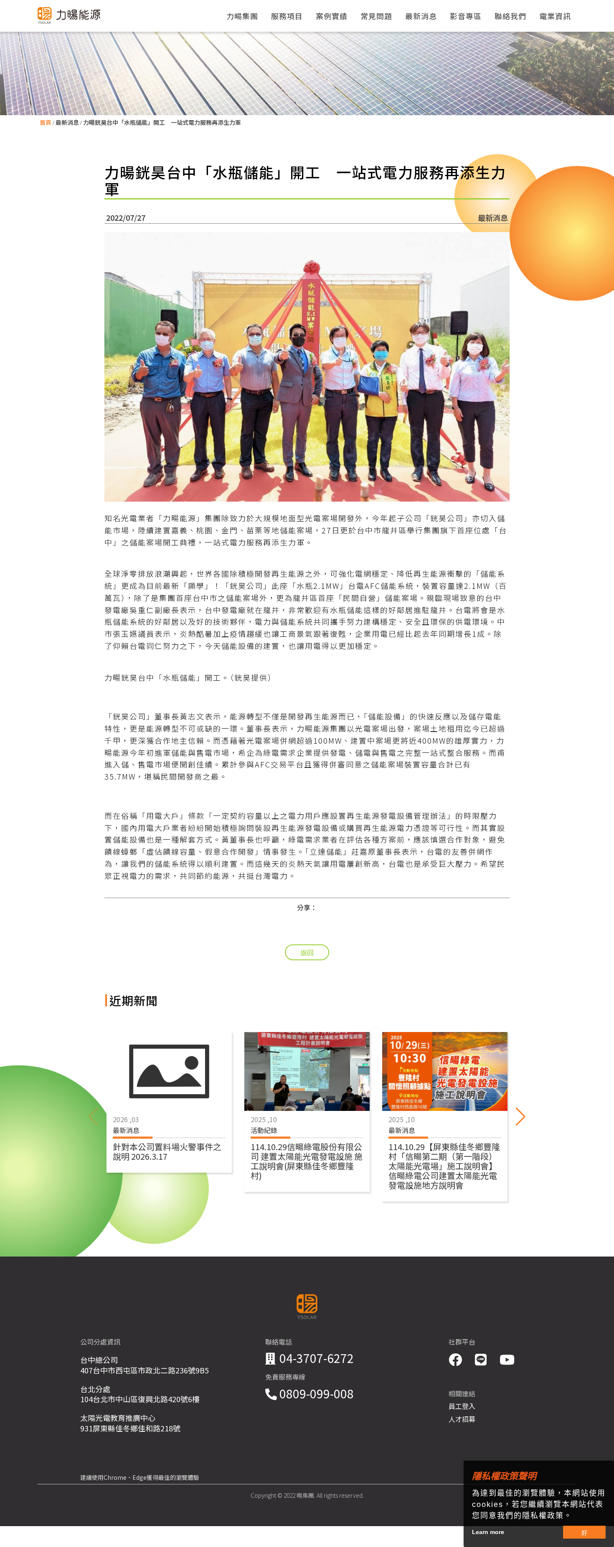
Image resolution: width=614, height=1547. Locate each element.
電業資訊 (555, 15)
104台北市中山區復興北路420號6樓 (140, 1398)
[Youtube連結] (507, 1358)
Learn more (488, 1532)
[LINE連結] (482, 1358)
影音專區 (466, 15)
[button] (520, 1117)
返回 (307, 952)
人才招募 (462, 1419)
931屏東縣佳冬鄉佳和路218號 (130, 1428)
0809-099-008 (316, 1393)
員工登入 (462, 1406)
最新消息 (67, 122)
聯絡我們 (510, 15)
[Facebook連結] (457, 1358)
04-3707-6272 (316, 1358)
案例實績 (332, 15)
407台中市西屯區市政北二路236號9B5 (144, 1370)
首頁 (45, 122)
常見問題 (376, 15)
